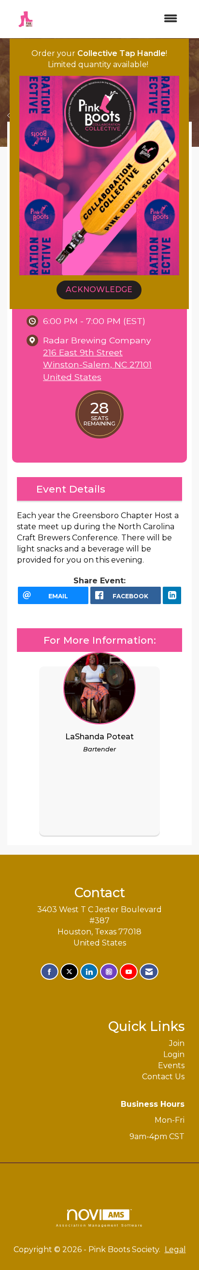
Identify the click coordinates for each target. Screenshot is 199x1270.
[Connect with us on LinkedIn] (89, 971)
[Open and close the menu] (114, 19)
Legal (175, 1249)
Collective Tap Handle (121, 53)
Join (177, 1043)
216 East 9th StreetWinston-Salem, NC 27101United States (97, 364)
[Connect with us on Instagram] (109, 971)
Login (174, 1054)
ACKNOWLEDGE (99, 289)
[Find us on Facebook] (49, 971)
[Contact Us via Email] (149, 971)
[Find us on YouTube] (129, 971)
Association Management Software (99, 1225)
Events (171, 1065)
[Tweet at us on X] (69, 971)
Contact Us (163, 1076)
